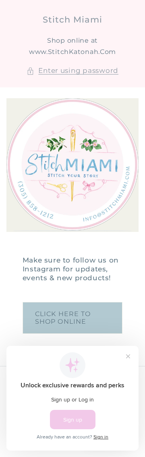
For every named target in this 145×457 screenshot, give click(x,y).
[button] (72, 71)
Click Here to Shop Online (63, 317)
